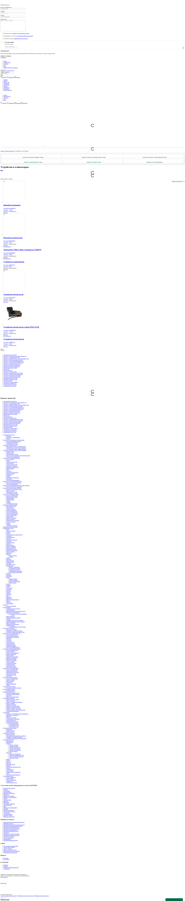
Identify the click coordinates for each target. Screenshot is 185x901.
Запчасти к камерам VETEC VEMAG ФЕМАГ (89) (16, 358)
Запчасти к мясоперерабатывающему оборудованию (16, 485)
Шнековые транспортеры (12, 624)
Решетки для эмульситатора (13, 707)
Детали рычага (10, 463)
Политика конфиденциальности (8, 895)
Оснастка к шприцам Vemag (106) (11, 377)
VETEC (5, 81)
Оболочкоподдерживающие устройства (16, 736)
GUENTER (6, 85)
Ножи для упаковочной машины (14, 702)
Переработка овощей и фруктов (11, 835)
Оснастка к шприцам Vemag (10, 677)
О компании (6, 868)
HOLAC (5, 86)
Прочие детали (10, 453)
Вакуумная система (11, 506)
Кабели (8, 759)
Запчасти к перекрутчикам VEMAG (12, 488)
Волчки (5, 798)
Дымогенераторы (10, 610)
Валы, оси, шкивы (10, 530)
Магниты (8, 763)
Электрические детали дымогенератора (16, 447)
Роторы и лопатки (10, 521)
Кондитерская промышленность (11, 827)
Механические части (8, 528)
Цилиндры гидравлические (13, 437)
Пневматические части (9, 691)
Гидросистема (9, 507)
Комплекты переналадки (12, 467)
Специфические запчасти (12, 477)
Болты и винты (10, 459)
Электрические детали (11, 493)
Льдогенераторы (7, 805)
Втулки (8, 460)
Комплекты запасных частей (10, 527)
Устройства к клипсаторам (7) (10, 382)
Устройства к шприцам (9, 733)
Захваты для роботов (11, 629)
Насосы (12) (6, 369)
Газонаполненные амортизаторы (14, 534)
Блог (4, 65)
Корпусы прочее (10, 490)
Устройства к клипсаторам (10, 728)
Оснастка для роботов (8, 628)
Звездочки (8, 541)
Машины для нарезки (8, 796)
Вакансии (5, 865)
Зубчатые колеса (10, 542)
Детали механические (11, 511)
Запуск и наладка (7, 848)
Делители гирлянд (8, 815)
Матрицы (8, 638)
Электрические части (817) (10, 384)
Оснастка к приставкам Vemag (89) (12, 375)
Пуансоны (8, 641)
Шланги (8, 438)
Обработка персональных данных (25, 895)
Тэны (7, 773)
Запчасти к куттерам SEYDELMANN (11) (13, 361)
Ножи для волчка (10, 700)
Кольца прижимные (11, 654)
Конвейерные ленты (11, 549)
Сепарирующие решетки (12, 711)
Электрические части (8, 739)
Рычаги (8, 523)
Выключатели (9, 742)
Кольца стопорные (11, 547)
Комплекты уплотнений (12, 715)
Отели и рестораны (8, 838)
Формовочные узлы (11, 675)
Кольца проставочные (11, 671)
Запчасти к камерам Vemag (94, 162)
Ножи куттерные (10, 703)
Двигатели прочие (13, 758)
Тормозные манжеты (11, 646)
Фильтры (8, 590)
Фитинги (8, 591)
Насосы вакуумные (11, 606)
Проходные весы (10, 616)
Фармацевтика (7, 839)
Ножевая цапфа (10, 562)
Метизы (8, 554)
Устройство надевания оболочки (14, 737)
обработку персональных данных (21, 33)
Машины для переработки (12, 612)
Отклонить (8, 56)
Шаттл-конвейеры (10, 623)
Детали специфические (12, 484)
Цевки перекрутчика (11, 667)
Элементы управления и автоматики (15, 632)
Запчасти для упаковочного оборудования (13, 440)
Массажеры (6, 802)
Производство (6, 62)
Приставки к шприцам (9, 803)
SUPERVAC (6, 87)
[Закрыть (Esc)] (1, 897)
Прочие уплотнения (11, 717)
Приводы (8, 765)
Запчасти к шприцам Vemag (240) (11, 365)
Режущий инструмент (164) (10, 379)
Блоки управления (10, 777)
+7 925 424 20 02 (10, 70)
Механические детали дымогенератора (16, 446)
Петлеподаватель (10, 730)
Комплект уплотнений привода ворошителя (17, 713)
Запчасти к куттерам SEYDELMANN (12, 481)
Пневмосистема (10, 451)
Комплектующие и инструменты (11, 851)
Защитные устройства (11, 466)
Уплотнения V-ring (13, 725)
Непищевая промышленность (10, 840)
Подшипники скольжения (15, 571)
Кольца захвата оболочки (12, 652)
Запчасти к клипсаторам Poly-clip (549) (13, 360)
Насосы (5, 604)
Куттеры (5, 789)
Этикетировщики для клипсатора (17, 627)
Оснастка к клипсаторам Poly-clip (11, 633)
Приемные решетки (11, 704)
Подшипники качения (14, 568)
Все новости (6, 859)
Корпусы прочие (10, 519)
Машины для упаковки (9, 793)
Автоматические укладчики (13, 608)
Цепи (7, 595)
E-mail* (2, 15)
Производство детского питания (11, 834)
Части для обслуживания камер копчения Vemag (18, 455)
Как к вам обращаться (6, 7)
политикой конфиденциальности (25, 36)
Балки (7, 529)
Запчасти (7, 72)
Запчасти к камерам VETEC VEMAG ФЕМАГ (14, 450)
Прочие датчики (13, 751)
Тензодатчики (9, 771)
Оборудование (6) (7, 370)
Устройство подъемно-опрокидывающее (16, 738)
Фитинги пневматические (12, 694)
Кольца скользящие (11, 546)
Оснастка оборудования (9, 686)
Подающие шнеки (10, 564)
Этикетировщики (10, 625)
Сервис (5, 61)
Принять (3, 56)
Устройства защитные (11, 525)
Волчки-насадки (10, 734)
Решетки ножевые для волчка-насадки (15, 710)
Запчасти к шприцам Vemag (10, 505)
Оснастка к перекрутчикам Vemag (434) (13, 374)
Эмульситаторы (7, 800)
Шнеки (8, 685)
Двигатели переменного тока (16, 755)
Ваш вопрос (4, 19)
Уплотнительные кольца (12, 723)
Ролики (8, 476)
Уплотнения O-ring (14, 724)
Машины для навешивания (10, 807)
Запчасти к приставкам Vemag (10, 494)
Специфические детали (12, 444)
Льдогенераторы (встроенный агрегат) (15, 611)
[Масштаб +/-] (5, 897)
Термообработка (7, 792)
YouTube (5, 866)
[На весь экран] (4, 897)
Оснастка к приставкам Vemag (10, 668)
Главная (2, 151)
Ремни (8, 577)
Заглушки (8, 538)
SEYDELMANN (7, 90)
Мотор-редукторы (10, 764)
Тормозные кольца (10, 645)
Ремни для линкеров (11, 660)
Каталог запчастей (9, 151)
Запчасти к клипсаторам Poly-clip (11, 458)
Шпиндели (9, 598)
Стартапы (5, 63)
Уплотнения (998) (7, 380)
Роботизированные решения (13, 617)
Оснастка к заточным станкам (13, 687)
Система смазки (10, 642)
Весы (4, 806)
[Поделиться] (2, 897)
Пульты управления (11, 780)
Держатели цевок (10, 508)
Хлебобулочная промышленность (11, 828)
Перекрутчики (10, 681)
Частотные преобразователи (13, 774)
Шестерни (8, 597)
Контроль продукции (8, 810)
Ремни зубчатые (13, 578)
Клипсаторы (6, 790)
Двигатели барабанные (15, 754)
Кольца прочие (10, 545)
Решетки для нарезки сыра (12, 706)
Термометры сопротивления (13, 772)
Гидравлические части (9, 434)
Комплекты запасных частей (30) (11, 366)
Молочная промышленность (10, 830)
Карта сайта (3, 883)
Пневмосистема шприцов (12, 520)
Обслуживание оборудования (10, 846)
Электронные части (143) (9, 386)
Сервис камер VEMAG (9, 847)
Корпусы (8, 761)
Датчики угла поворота (15, 750)
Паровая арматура (10, 690)
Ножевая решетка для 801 (12, 699)
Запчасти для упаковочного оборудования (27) (14, 356)
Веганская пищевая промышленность (12, 826)
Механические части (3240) (10, 368)
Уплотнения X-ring (14, 726)
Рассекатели (9, 682)
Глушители (9, 536)
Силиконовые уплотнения (12, 719)
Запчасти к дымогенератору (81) (11, 357)
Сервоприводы (10, 769)
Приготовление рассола (9, 811)
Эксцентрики (9, 603)
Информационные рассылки (42, 895)
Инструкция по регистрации (10, 67)
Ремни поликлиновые (14, 581)
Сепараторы (6, 812)
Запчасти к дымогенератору (10, 445)
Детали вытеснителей (11, 462)
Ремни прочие (12, 582)
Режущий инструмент (8, 698)
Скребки (8, 502)
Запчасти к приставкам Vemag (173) (12, 364)
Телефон (3, 11)
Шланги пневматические (12, 697)
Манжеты (8, 716)
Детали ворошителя (11, 510)
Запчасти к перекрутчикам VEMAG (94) (13, 362)
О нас (4, 66)
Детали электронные (11, 515)
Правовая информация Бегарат (11, 867)
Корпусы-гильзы (10, 680)
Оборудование (7, 607)
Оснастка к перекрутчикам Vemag (11, 649)
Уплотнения (6, 712)
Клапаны (8, 436)
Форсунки (8, 594)
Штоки (8, 601)
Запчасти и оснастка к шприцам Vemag (33, 157)
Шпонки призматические (12, 599)
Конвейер (5, 809)
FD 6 (13, 615)
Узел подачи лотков (11, 673)
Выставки (5, 858)
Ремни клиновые (13, 580)
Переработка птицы (8, 823)
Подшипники (9, 566)
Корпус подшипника (14, 567)
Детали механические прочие (13, 441)
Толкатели (8, 589)
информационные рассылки (21, 38)
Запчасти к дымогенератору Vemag (33, 162)
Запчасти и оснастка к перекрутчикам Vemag (93, 157)
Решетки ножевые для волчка (13, 708)
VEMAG (5, 79)
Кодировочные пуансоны (12, 637)
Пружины (8, 475)
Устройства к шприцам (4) (9, 383)
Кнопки (8, 760)
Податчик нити (10, 732)
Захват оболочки (10, 651)
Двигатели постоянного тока (16, 756)
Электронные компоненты (13, 457)
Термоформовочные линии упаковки (15, 621)
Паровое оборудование (9, 689)
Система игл (9, 588)
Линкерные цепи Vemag (12, 656)
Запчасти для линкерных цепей (14, 489)
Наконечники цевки (11, 659)
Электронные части (8, 776)
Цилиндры (9, 695)
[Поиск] (2, 75)
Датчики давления (13, 745)
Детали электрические (11, 464)
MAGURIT (6, 89)
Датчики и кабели (13, 746)
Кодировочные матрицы (12, 636)
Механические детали (11, 492)
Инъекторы (6, 794)
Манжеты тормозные (11, 658)
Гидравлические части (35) (10, 355)
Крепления (9, 553)
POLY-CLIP (6, 82)
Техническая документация (10, 852)
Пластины (8, 471)
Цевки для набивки (11, 684)
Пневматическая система (12, 672)
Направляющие (10, 468)
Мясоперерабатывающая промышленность (14, 822)
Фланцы (8, 593)
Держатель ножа (10, 537)
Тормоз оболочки (10, 643)
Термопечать (9, 781)
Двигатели (9, 752)
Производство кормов (8, 836)
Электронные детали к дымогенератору (16, 449)
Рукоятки (8, 585)
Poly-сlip (5, 212)
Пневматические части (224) (10, 378)
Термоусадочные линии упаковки (14, 620)
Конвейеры (9, 729)
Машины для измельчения (9, 797)
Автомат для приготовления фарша (18, 614)
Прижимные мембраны (12, 442)
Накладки (8, 559)
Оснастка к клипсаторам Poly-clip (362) (13, 373)
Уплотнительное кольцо (12, 721)
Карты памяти (9, 778)
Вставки (8, 532)
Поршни (8, 573)
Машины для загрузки (8, 816)
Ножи (7, 470)
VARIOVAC (6, 83)
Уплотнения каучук (11, 720)
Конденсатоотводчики (11, 550)
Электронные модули (11, 782)
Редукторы (9, 576)
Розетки (8, 768)
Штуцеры (8, 602)
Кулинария (6, 832)
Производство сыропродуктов (10, 831)
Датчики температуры (14, 748)
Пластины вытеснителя (12, 472)
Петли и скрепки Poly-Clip (10, 850)
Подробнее (3, 57)
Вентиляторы (9, 741)
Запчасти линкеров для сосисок (14, 486)
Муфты (8, 558)
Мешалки (5, 801)
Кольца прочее (10, 516)
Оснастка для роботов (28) (9, 371)
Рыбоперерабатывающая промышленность (14, 825)
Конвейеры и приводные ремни (14, 630)
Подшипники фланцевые (15, 572)
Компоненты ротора (11, 518)
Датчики (8, 743)
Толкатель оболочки (11, 663)
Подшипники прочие (14, 569)
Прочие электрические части (13, 767)
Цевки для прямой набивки (13, 647)
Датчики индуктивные (15, 747)
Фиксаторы (9, 479)
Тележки (8, 619)
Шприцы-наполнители (9, 788)
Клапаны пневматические (12, 693)
